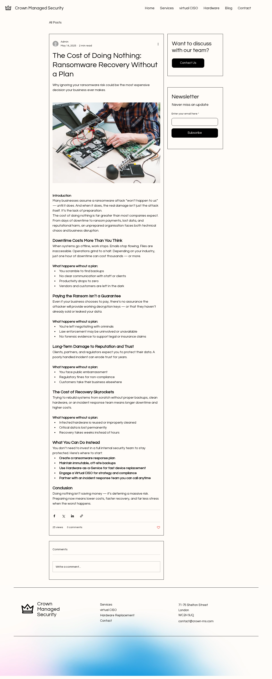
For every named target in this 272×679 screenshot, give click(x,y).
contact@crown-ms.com (196, 621)
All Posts (55, 22)
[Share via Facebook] (54, 516)
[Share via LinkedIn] (72, 516)
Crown (44, 603)
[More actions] (158, 44)
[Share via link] (81, 516)
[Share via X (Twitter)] (63, 516)
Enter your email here (184, 113)
